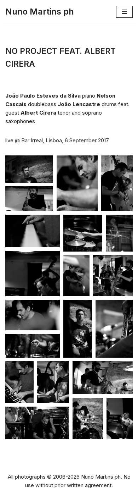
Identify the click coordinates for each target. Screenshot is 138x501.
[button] (29, 169)
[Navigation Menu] (124, 12)
